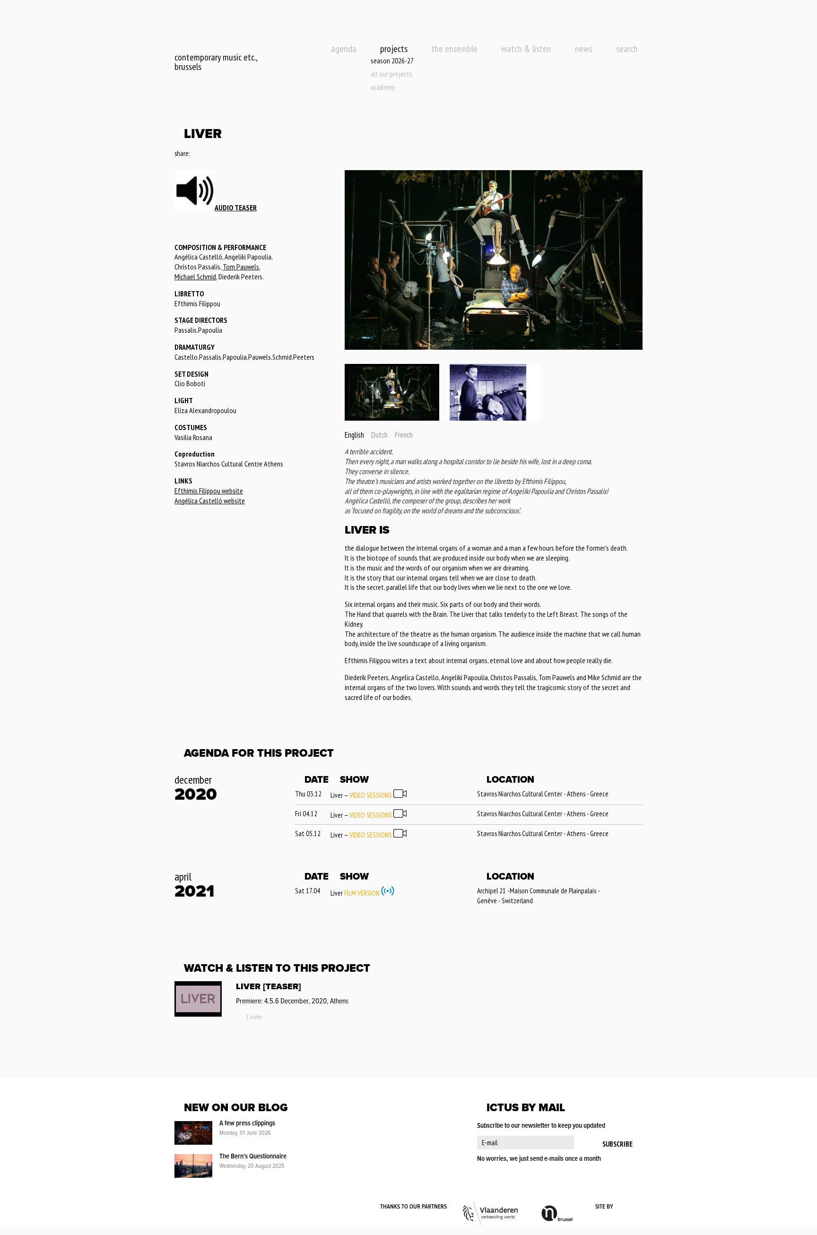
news (583, 49)
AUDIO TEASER (236, 207)
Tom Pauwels (241, 266)
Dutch (379, 435)
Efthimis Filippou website (208, 490)
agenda (343, 49)
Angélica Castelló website (209, 500)
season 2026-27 (392, 60)
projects (394, 49)
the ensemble (454, 49)
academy (383, 87)
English (354, 435)
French (404, 435)
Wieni (629, 1207)
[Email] (223, 154)
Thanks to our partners (413, 1207)
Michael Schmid (195, 276)
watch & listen (526, 49)
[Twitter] (210, 154)
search (627, 49)
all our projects (391, 73)
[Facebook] (197, 154)
